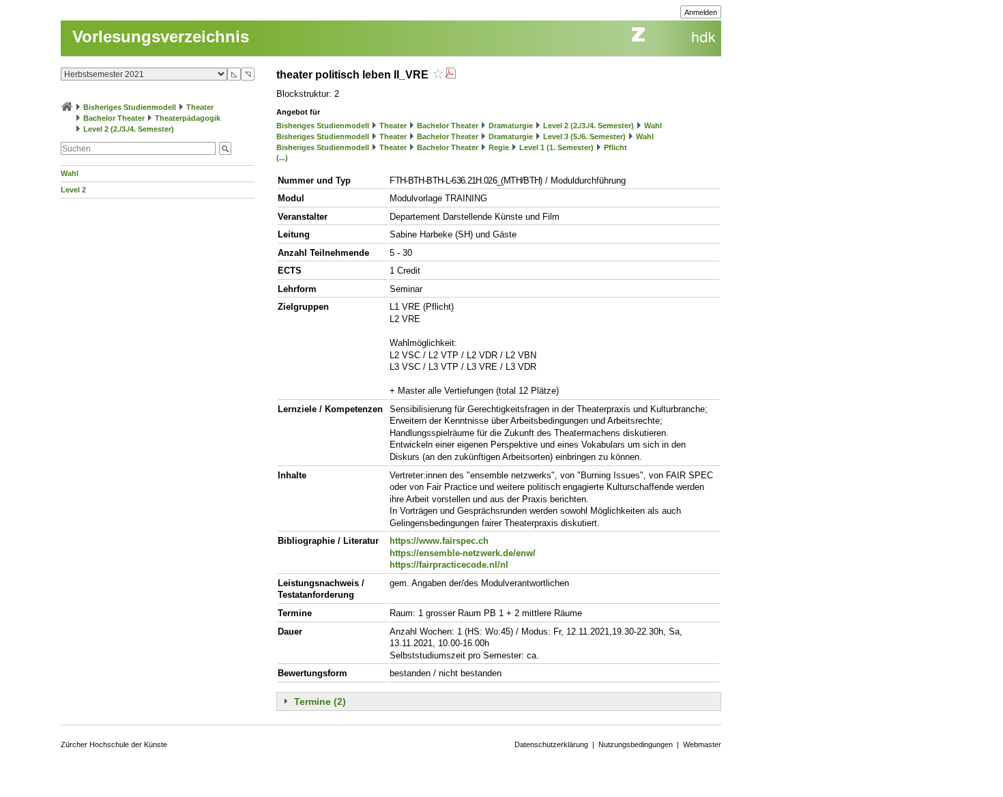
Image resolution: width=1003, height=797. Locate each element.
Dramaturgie (511, 125)
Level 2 (73, 190)
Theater (200, 107)
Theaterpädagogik (187, 118)
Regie (499, 147)
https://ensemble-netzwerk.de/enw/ (463, 553)
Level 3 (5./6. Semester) (584, 136)
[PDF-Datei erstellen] (450, 75)
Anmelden (700, 12)
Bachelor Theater (114, 118)
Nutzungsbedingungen (635, 744)
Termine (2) (320, 701)
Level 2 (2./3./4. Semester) (128, 129)
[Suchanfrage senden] (225, 148)
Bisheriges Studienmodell (129, 107)
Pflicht (615, 147)
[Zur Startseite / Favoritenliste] (67, 107)
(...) (282, 158)
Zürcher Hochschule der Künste (114, 744)
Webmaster (702, 744)
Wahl (69, 173)
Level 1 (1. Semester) (556, 147)
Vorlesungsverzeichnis (160, 36)
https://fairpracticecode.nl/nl (449, 565)
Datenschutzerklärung (551, 744)
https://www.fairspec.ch (439, 541)
